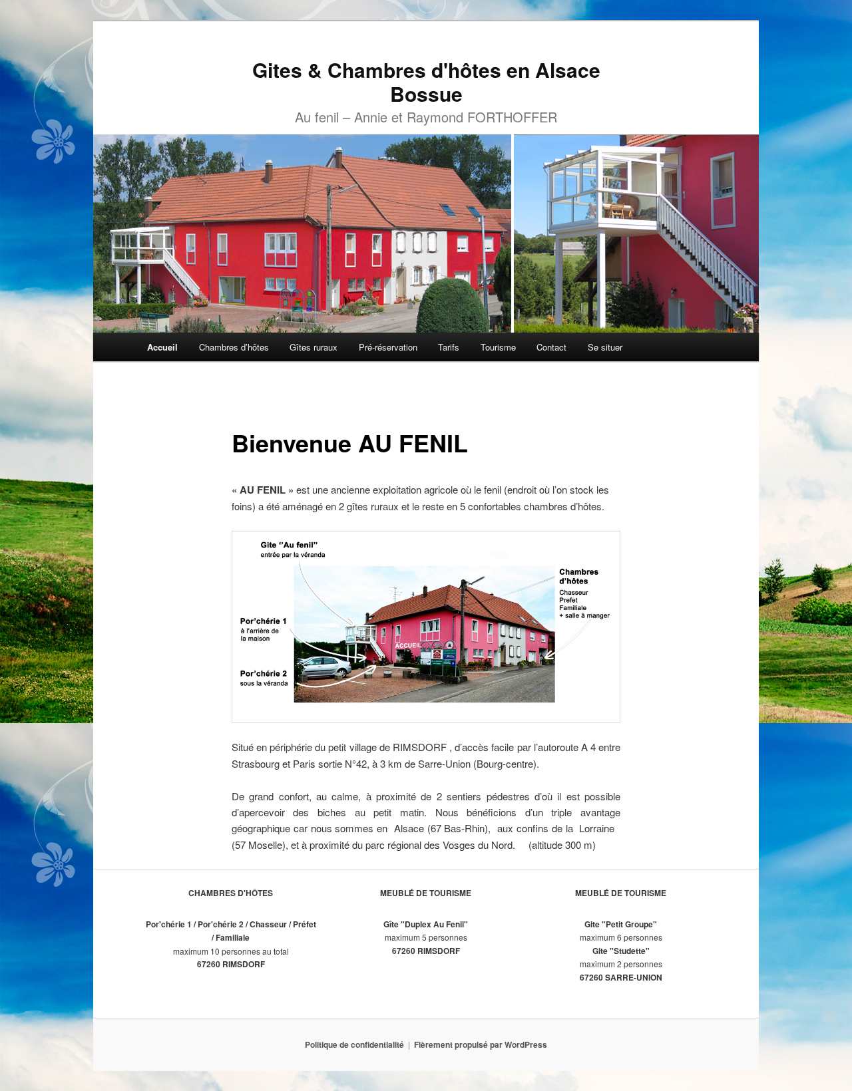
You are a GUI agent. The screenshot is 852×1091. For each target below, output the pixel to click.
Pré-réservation (388, 347)
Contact (551, 347)
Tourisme (498, 347)
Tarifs (448, 347)
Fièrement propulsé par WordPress (480, 1044)
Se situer (605, 347)
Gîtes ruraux (313, 347)
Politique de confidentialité (354, 1044)
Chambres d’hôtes (234, 347)
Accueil (162, 347)
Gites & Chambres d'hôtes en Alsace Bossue (426, 81)
